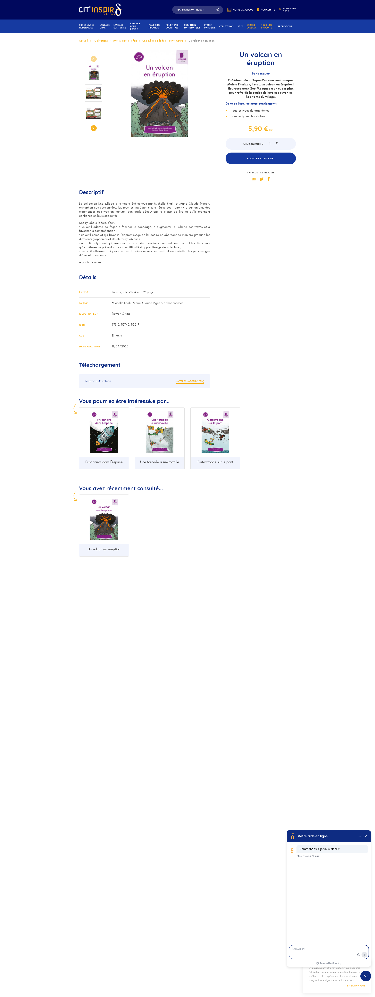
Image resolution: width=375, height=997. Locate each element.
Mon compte (268, 9)
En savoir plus (356, 985)
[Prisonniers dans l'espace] (104, 432)
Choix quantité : (253, 143)
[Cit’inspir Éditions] (100, 10)
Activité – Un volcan (98, 381)
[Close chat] (365, 976)
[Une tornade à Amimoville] (159, 432)
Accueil (83, 40)
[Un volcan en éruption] (104, 519)
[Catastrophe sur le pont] (215, 432)
